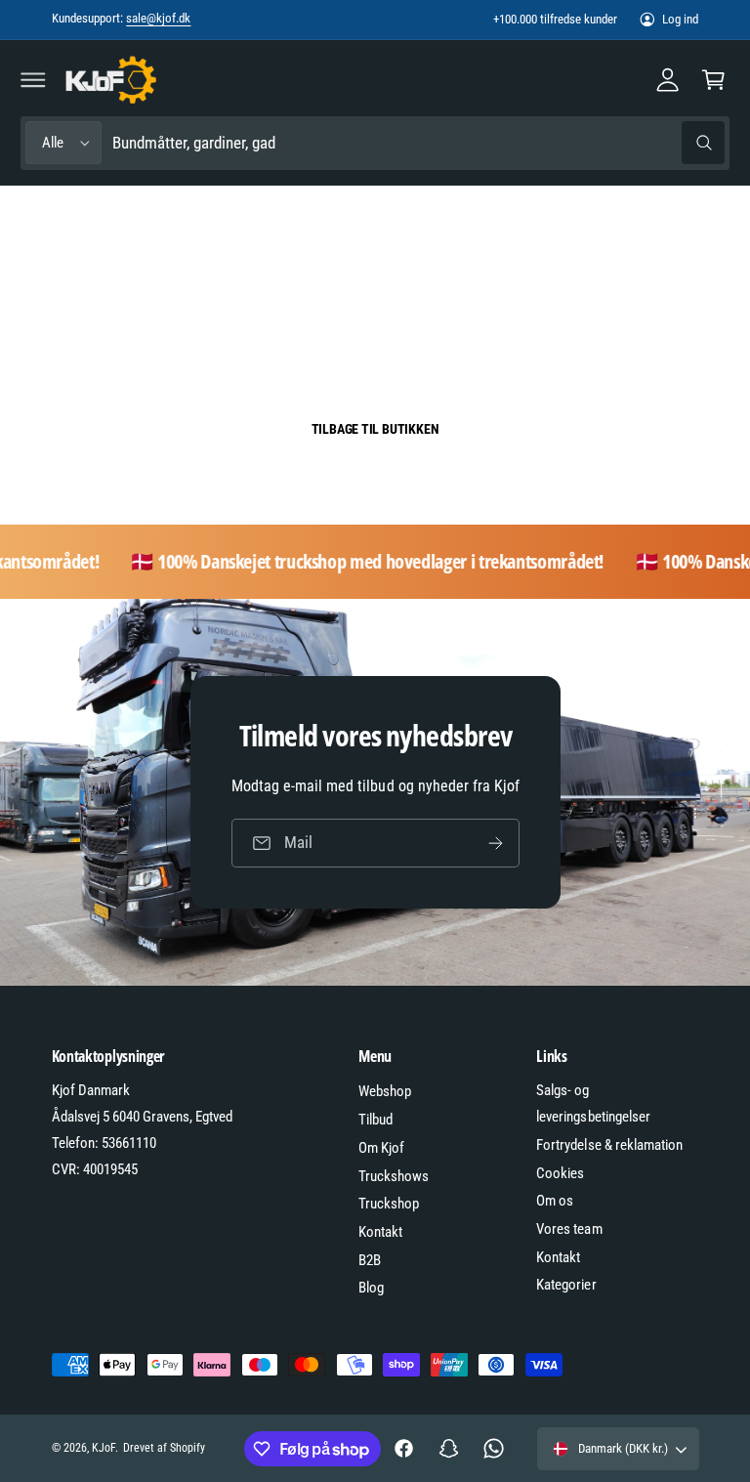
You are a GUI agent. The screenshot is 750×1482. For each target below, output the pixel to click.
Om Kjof (381, 1148)
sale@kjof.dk (158, 18)
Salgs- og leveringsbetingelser (592, 1103)
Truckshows (393, 1176)
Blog (371, 1287)
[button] (33, 79)
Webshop (384, 1091)
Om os (554, 1200)
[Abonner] (495, 843)
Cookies (560, 1173)
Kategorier (566, 1284)
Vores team (569, 1229)
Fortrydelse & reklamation (609, 1145)
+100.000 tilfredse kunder (555, 19)
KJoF (103, 1448)
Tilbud (375, 1119)
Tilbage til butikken (375, 429)
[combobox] (418, 143)
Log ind (680, 19)
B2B (369, 1260)
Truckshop (388, 1203)
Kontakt (380, 1232)
